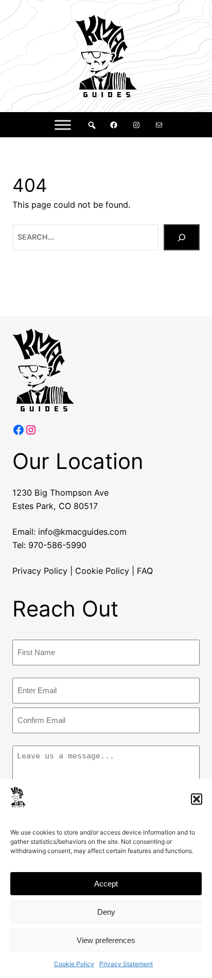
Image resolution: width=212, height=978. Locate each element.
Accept (106, 883)
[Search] (182, 237)
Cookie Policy (74, 964)
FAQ (145, 571)
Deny (106, 912)
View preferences (106, 940)
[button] (196, 799)
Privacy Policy (39, 571)
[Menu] (63, 125)
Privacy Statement (126, 964)
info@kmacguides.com (82, 532)
